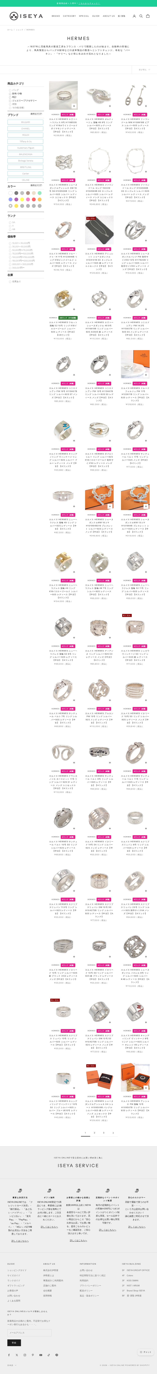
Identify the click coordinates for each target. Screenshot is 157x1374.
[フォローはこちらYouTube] (40, 1355)
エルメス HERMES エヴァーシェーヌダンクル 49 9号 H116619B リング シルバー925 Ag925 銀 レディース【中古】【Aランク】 (99, 328)
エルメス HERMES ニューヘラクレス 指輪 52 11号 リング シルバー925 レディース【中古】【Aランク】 (135, 590)
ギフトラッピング (16, 1285)
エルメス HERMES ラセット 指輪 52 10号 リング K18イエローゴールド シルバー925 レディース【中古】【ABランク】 (63, 328)
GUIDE (96, 16)
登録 (14, 1343)
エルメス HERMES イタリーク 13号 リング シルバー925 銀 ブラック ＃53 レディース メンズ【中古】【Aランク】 (63, 974)
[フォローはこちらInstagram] (24, 1355)
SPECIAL (84, 16)
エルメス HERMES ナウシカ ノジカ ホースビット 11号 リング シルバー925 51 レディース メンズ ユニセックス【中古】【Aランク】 (63, 782)
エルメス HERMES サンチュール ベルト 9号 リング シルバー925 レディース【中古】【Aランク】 (99, 780)
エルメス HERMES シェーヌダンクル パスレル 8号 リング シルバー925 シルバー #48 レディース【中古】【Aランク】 (135, 976)
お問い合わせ (13, 1295)
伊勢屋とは (48, 1275)
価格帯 (12, 236)
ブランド (13, 114)
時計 (14, 97)
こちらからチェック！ (89, 3)
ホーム (10, 30)
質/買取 (122, 16)
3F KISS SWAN (130, 1280)
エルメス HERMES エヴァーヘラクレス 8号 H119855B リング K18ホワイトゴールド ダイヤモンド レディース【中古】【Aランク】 (63, 125)
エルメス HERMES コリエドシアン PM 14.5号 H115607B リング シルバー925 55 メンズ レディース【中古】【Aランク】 (135, 328)
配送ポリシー (86, 1290)
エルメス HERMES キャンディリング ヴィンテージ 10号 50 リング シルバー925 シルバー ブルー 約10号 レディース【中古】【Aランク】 (63, 1107)
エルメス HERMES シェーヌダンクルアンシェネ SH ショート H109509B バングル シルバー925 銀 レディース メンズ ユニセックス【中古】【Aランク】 (99, 1109)
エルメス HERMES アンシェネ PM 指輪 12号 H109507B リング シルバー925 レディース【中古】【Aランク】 (135, 1107)
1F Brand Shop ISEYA (133, 1290)
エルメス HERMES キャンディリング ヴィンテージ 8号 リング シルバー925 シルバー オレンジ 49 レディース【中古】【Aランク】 (135, 1041)
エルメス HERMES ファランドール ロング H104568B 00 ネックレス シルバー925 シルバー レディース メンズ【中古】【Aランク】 (135, 191)
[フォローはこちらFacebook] (8, 1355)
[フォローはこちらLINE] (56, 1355)
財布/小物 (17, 93)
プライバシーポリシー (90, 1285)
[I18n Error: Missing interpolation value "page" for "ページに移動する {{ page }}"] (113, 1132)
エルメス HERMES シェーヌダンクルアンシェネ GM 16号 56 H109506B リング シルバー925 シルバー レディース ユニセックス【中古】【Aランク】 (63, 193)
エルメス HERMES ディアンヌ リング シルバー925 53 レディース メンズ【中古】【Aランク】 (99, 655)
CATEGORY (69, 16)
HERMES (31, 30)
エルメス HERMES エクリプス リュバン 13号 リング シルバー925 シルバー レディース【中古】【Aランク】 (63, 1040)
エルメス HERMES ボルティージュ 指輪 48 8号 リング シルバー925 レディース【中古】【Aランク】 (99, 124)
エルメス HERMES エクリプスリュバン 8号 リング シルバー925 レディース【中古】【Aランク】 (135, 846)
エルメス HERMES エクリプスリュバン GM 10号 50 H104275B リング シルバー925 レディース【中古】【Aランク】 (99, 910)
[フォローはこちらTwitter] (16, 1355)
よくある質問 (13, 1300)
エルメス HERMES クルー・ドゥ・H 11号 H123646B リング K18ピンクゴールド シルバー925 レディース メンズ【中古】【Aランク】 (63, 259)
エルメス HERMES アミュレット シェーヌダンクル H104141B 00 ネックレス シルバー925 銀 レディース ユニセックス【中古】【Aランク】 (99, 261)
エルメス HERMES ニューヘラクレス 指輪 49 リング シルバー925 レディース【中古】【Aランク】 (63, 524)
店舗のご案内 (49, 1285)
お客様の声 (12, 1290)
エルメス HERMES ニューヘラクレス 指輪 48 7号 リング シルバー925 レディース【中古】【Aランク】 (99, 590)
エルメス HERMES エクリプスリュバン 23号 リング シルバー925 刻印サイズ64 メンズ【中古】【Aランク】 (135, 909)
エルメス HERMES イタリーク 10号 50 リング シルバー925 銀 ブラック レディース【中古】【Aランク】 (99, 974)
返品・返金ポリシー (89, 1295)
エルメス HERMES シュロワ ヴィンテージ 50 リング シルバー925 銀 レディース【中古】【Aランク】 (135, 655)
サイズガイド (13, 1275)
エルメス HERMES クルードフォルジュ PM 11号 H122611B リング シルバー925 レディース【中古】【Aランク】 (135, 394)
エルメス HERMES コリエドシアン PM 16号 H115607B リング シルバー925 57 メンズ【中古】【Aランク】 (63, 393)
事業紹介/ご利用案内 (53, 1280)
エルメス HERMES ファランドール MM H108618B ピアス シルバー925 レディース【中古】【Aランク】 (135, 124)
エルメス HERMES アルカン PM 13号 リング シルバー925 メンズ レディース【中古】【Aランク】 (99, 718)
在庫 (10, 275)
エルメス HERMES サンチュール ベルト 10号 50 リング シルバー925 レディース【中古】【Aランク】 (63, 846)
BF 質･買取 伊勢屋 (132, 1295)
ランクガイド (13, 1280)
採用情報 (47, 1295)
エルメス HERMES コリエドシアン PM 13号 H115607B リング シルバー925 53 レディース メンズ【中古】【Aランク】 (99, 394)
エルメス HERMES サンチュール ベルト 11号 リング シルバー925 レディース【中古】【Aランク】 (135, 780)
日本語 (10, 1365)
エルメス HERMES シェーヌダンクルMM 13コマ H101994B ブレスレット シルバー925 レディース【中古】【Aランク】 (135, 525)
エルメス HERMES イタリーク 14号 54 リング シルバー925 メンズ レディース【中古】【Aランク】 (99, 846)
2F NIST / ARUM (131, 1285)
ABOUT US (109, 16)
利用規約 (84, 1280)
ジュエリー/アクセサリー (24, 100)
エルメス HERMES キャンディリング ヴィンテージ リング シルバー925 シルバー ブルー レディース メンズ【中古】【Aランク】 (63, 460)
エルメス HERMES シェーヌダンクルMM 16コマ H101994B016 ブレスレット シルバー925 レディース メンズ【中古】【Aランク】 (99, 525)
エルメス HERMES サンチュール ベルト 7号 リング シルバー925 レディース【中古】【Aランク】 (63, 718)
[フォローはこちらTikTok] (48, 1355)
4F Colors (127, 1275)
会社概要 (47, 1290)
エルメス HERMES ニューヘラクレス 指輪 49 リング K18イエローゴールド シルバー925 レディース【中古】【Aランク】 (63, 591)
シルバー (11, 206)
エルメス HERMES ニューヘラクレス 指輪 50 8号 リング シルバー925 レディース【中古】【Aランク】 (63, 655)
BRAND (56, 16)
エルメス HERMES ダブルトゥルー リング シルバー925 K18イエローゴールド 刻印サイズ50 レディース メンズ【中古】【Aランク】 (99, 460)
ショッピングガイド (17, 1270)
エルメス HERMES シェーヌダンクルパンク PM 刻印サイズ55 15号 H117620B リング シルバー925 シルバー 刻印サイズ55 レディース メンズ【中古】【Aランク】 (135, 261)
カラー (12, 186)
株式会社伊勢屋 (50, 1270)
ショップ (19, 30)
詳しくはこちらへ (20, 1241)
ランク (12, 215)
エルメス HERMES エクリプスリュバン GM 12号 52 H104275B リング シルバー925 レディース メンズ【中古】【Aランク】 (99, 1041)
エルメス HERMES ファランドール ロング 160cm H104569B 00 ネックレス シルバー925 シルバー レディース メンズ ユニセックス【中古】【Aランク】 (99, 193)
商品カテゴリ (16, 83)
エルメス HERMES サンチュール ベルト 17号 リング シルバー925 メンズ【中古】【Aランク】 (135, 458)
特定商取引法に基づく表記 (92, 1275)
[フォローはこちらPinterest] (32, 1355)
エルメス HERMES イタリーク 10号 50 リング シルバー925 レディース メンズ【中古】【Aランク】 (135, 718)
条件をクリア (36, 114)
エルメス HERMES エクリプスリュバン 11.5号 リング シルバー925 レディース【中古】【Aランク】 (63, 909)
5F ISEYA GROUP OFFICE (136, 1270)
